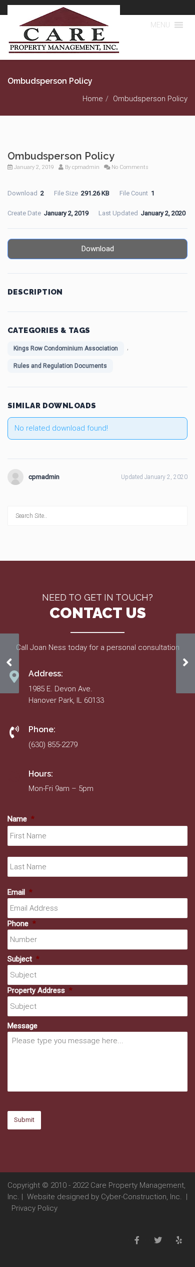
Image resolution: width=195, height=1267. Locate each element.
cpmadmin (86, 167)
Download (98, 248)
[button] (160, 25)
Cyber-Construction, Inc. (141, 1196)
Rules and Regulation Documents (60, 365)
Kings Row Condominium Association (66, 348)
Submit (24, 1119)
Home (92, 98)
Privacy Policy (35, 1208)
